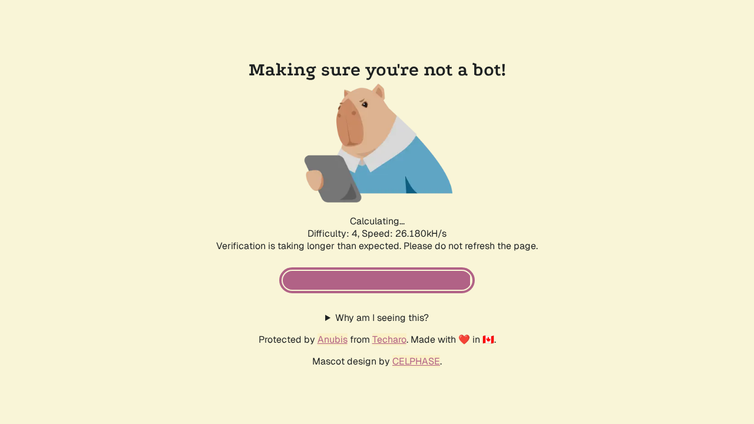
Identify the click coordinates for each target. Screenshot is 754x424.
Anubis (333, 339)
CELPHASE (416, 361)
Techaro (389, 339)
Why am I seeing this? (382, 318)
